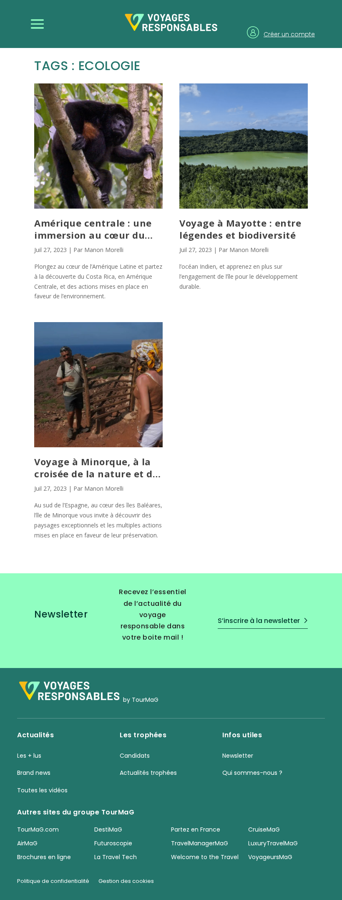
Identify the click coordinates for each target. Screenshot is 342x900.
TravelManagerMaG (199, 843)
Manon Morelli (103, 250)
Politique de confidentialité (53, 881)
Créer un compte (289, 34)
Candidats (135, 755)
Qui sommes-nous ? (252, 773)
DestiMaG (108, 829)
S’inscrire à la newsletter (259, 620)
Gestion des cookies (126, 881)
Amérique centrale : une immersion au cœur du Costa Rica (93, 229)
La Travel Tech (115, 857)
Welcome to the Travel (205, 857)
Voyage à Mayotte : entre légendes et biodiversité (240, 229)
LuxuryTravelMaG (273, 843)
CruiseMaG (264, 829)
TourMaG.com (38, 829)
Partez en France (195, 829)
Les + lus (29, 755)
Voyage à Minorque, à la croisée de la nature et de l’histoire (96, 467)
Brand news (33, 773)
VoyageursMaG (270, 857)
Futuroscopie (113, 843)
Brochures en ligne (44, 857)
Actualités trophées (148, 773)
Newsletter (237, 755)
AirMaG (27, 843)
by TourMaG (140, 700)
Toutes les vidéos (42, 790)
